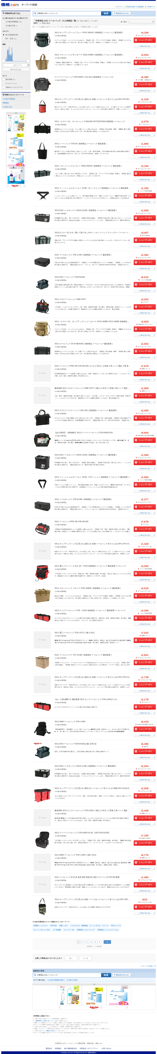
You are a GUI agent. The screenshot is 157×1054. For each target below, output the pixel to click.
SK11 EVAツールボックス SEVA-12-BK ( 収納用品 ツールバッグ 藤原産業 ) (85, 766)
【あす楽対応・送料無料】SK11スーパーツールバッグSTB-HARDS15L (84, 433)
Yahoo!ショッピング (14, 87)
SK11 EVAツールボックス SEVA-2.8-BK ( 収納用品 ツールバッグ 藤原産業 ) (86, 455)
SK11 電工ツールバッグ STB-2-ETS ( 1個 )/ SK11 (75, 633)
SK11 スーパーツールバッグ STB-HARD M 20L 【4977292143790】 (82, 833)
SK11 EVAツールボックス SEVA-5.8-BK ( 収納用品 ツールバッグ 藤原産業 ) (86, 210)
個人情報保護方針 (70, 1048)
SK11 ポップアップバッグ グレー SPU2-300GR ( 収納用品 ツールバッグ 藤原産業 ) (89, 32)
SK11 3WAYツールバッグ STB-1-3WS (70, 721)
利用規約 (58, 1048)
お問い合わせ (106, 1048)
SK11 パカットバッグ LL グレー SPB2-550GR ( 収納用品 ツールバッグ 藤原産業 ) (88, 166)
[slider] (3, 61)
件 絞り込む (16, 69)
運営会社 (49, 1048)
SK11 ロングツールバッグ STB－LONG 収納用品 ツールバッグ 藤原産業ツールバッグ (90, 610)
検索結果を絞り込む (122, 13)
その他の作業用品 (14, 22)
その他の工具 (11, 26)
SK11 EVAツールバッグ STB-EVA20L (70, 277)
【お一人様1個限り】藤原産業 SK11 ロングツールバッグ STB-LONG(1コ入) (86, 699)
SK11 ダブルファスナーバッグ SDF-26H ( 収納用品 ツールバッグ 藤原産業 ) (86, 410)
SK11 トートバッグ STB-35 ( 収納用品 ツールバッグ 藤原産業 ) (80, 144)
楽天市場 (10, 79)
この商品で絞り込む (144, 46)
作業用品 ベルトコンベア (86, 930)
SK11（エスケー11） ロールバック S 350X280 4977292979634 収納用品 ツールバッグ (90, 121)
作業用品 (5, 103)
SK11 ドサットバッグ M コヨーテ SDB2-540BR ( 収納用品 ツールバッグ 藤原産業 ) (89, 55)
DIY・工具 (11, 39)
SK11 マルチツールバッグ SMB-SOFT (70, 299)
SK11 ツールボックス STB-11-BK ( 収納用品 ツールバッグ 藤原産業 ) (83, 255)
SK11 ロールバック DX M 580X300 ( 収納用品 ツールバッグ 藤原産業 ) (84, 344)
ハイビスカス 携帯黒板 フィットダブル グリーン (89, 926)
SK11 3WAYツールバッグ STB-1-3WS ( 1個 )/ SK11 (75, 855)
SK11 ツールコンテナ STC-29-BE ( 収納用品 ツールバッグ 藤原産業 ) (83, 655)
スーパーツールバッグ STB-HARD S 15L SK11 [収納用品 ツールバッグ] (84, 77)
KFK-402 (53, 926)
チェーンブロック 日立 (41, 930)
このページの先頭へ (147, 966)
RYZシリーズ (116, 926)
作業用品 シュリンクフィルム (108, 930)
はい (71, 958)
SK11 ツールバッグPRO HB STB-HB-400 (71, 521)
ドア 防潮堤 (56, 930)
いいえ (85, 958)
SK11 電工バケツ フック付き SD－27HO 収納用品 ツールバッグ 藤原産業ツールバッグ (90, 566)
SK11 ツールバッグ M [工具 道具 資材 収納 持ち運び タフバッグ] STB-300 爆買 (87, 877)
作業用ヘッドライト (40, 926)
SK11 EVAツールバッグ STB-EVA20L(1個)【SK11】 (76, 744)
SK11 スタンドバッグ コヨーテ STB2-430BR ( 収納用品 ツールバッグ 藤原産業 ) (88, 588)
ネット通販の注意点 (48, 1030)
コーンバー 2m (69, 930)
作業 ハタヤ (63, 926)
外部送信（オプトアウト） (89, 1048)
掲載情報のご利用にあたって (44, 1020)
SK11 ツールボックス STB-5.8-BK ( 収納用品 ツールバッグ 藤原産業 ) (83, 499)
